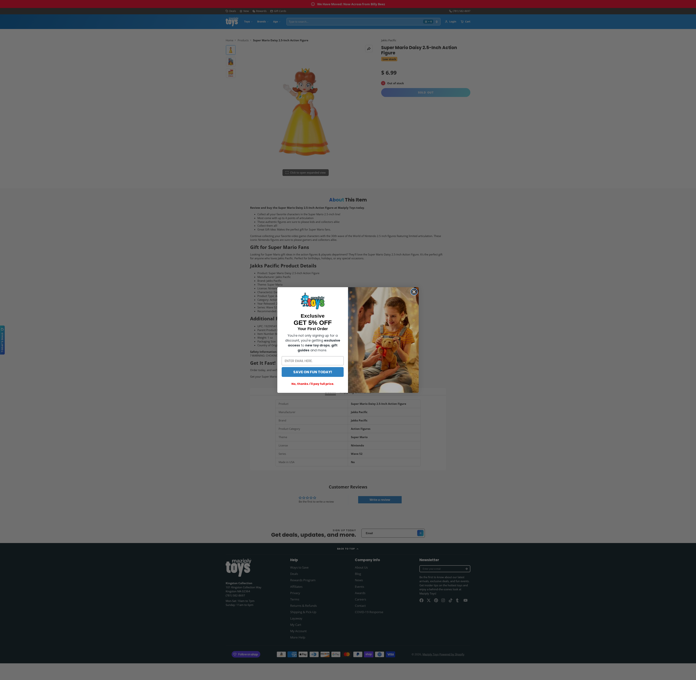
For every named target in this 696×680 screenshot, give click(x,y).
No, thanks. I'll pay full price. (312, 384)
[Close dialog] (414, 292)
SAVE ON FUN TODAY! (312, 372)
